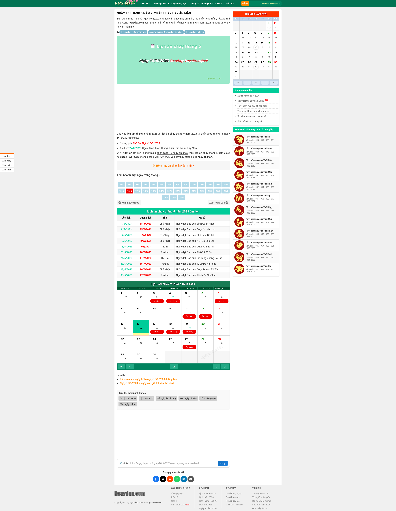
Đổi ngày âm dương (166, 398)
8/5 (177, 184)
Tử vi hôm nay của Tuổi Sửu (259, 148)
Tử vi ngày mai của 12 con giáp (252, 105)
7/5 (169, 184)
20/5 (161, 190)
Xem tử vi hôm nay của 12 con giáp (254, 129)
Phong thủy (207, 3)
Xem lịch (6, 156)
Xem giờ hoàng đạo (261, 497)
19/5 (153, 190)
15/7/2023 (145, 263)
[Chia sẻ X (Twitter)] (163, 479)
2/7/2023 (145, 240)
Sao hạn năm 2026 (261, 504)
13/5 (218, 184)
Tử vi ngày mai (233, 500)
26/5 (210, 190)
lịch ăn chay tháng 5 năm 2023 (179, 133)
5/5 (153, 184)
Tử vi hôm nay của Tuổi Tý (258, 136)
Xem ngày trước (130, 202)
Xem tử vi (6, 169)
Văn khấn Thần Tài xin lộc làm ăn (253, 111)
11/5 (202, 184)
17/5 (137, 190)
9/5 (185, 184)
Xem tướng (7, 165)
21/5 (169, 190)
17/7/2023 (145, 275)
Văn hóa (230, 3)
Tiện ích (219, 3)
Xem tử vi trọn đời (234, 504)
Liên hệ (174, 497)
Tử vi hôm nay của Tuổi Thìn (259, 183)
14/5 (226, 184)
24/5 (194, 190)
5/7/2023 (145, 246)
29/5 (165, 197)
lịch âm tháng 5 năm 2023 (142, 133)
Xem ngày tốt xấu (188, 398)
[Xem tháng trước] (130, 366)
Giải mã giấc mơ (260, 508)
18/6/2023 (145, 223)
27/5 (218, 190)
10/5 (194, 184)
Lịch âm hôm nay (207, 493)
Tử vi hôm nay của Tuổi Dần (259, 160)
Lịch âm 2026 (146, 398)
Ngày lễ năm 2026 (208, 508)
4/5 (145, 184)
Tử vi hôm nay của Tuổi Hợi (258, 265)
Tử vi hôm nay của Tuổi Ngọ (259, 207)
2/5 (129, 184)
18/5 (145, 190)
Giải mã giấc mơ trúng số (249, 121)
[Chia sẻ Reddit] (170, 479)
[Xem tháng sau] (216, 366)
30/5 (173, 197)
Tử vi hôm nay (233, 497)
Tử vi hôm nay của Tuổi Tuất (259, 254)
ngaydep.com (136, 22)
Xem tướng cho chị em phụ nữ (251, 116)
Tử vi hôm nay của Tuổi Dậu (259, 242)
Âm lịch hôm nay (128, 398)
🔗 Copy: (124, 462)
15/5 (121, 190)
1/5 (121, 184)
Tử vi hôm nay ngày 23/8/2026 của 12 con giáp (277, 3)
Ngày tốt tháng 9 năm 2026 (250, 100)
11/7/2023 (145, 258)
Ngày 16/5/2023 (154, 60)
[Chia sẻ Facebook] (156, 479)
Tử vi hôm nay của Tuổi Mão (259, 171)
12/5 (210, 184)
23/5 (185, 190)
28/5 (226, 190)
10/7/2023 (145, 252)
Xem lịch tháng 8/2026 (248, 95)
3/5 (137, 184)
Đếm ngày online (128, 404)
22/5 (177, 190)
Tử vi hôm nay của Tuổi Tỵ (258, 195)
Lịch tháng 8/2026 (208, 500)
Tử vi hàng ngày (208, 398)
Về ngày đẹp (177, 493)
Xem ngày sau (217, 202)
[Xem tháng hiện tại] (174, 366)
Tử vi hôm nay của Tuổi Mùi (259, 218)
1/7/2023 (145, 235)
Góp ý (174, 500)
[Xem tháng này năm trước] (121, 366)
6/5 (161, 184)
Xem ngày (6, 160)
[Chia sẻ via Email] (190, 479)
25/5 (202, 190)
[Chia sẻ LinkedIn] (184, 479)
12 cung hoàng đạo (177, 3)
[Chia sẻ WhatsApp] (177, 479)
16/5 (129, 190)
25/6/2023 (145, 229)
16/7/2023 (145, 269)
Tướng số (194, 3)
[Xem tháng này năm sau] (225, 366)
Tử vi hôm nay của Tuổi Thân (259, 230)
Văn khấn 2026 (178, 504)
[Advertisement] (173, 107)
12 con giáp (158, 3)
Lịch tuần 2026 (206, 497)
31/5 (181, 197)
